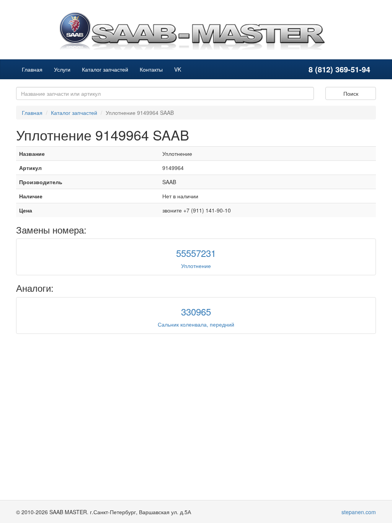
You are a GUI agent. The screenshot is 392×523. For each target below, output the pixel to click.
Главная (32, 69)
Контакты (151, 69)
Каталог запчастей (105, 69)
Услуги (62, 69)
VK (177, 69)
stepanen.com (358, 512)
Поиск (350, 93)
